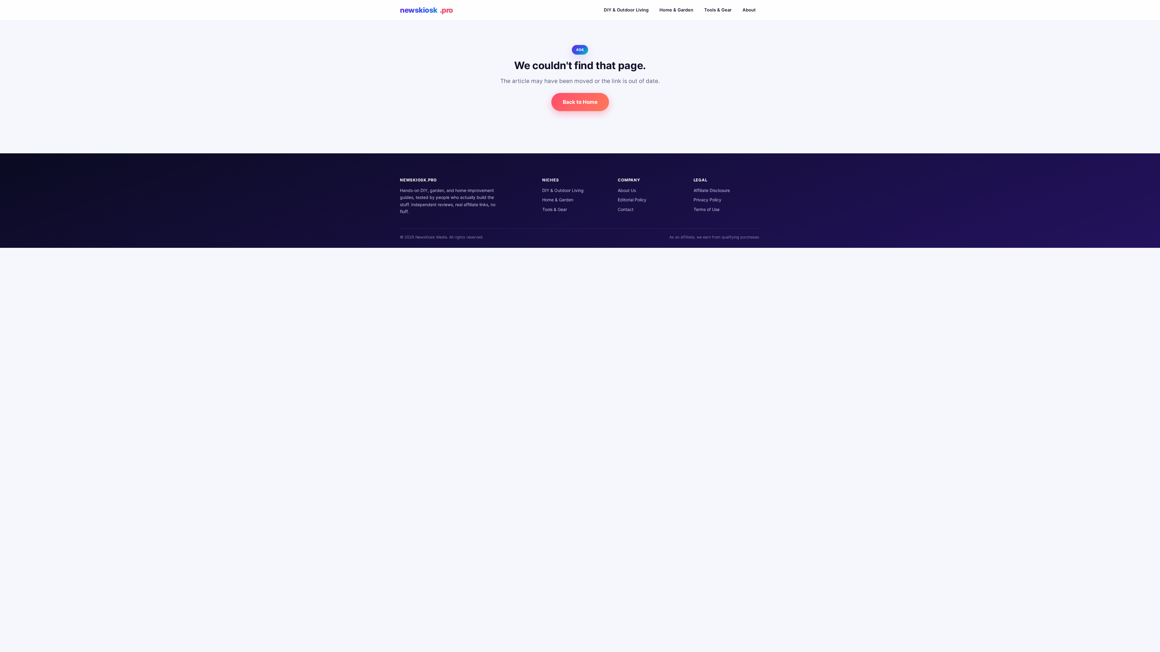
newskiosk (426, 10)
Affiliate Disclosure (712, 190)
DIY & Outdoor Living (626, 10)
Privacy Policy (707, 199)
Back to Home (580, 102)
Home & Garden (676, 10)
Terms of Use (707, 209)
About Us (627, 190)
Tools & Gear (718, 10)
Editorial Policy (632, 199)
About (749, 10)
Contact (625, 209)
